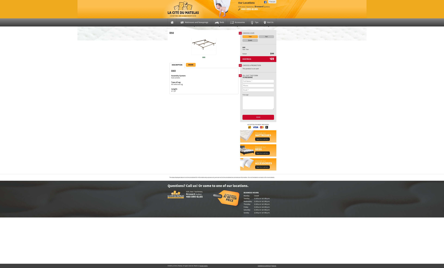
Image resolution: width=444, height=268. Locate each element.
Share (190, 65)
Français (272, 2)
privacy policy (204, 266)
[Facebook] (265, 2)
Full (266, 37)
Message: (245, 95)
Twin (250, 37)
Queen (250, 40)
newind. (273, 266)
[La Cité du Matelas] (183, 9)
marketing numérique (264, 266)
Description (177, 65)
